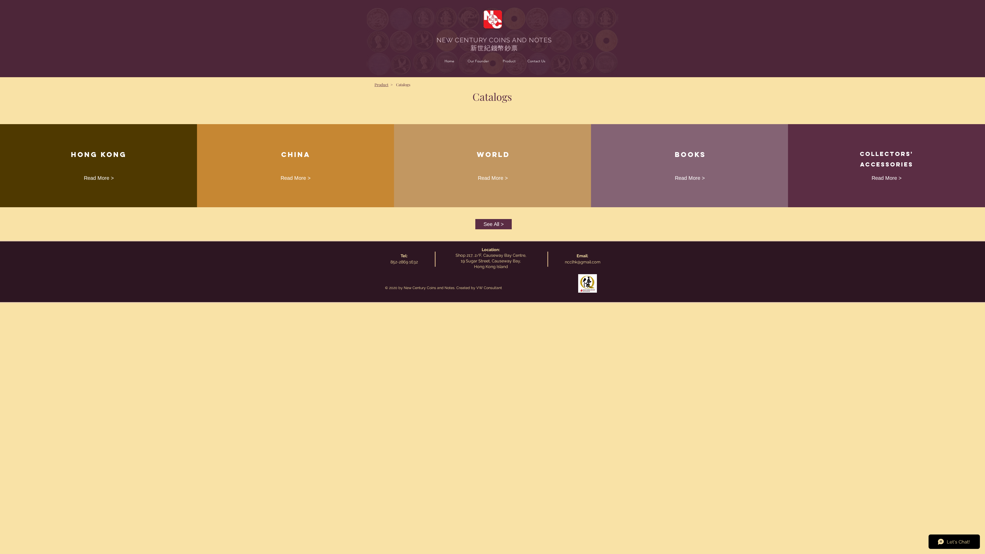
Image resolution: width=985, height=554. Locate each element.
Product (381, 84)
